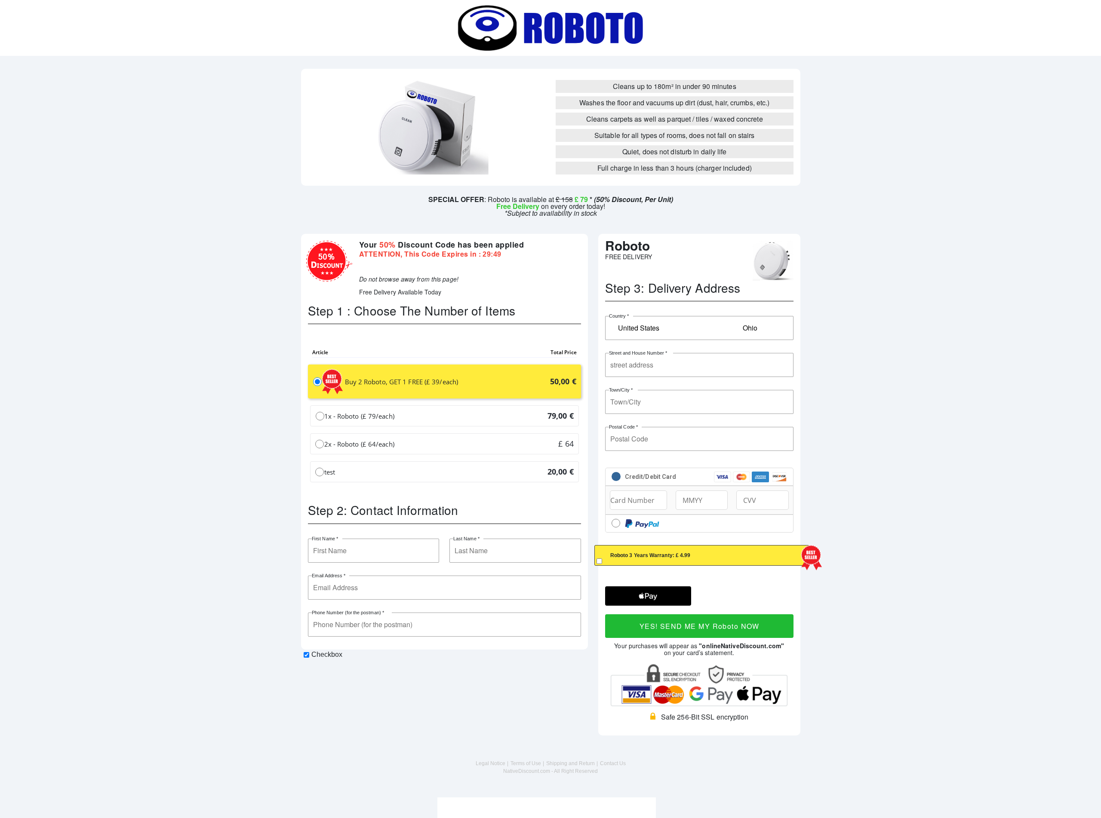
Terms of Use (526, 763)
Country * (619, 316)
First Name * (324, 539)
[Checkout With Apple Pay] (648, 596)
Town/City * (621, 390)
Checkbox (326, 654)
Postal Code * (623, 427)
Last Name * (466, 539)
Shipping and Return (570, 763)
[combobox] (699, 328)
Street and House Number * (638, 353)
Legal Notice (490, 763)
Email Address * (328, 576)
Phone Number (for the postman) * (347, 613)
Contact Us (613, 763)
